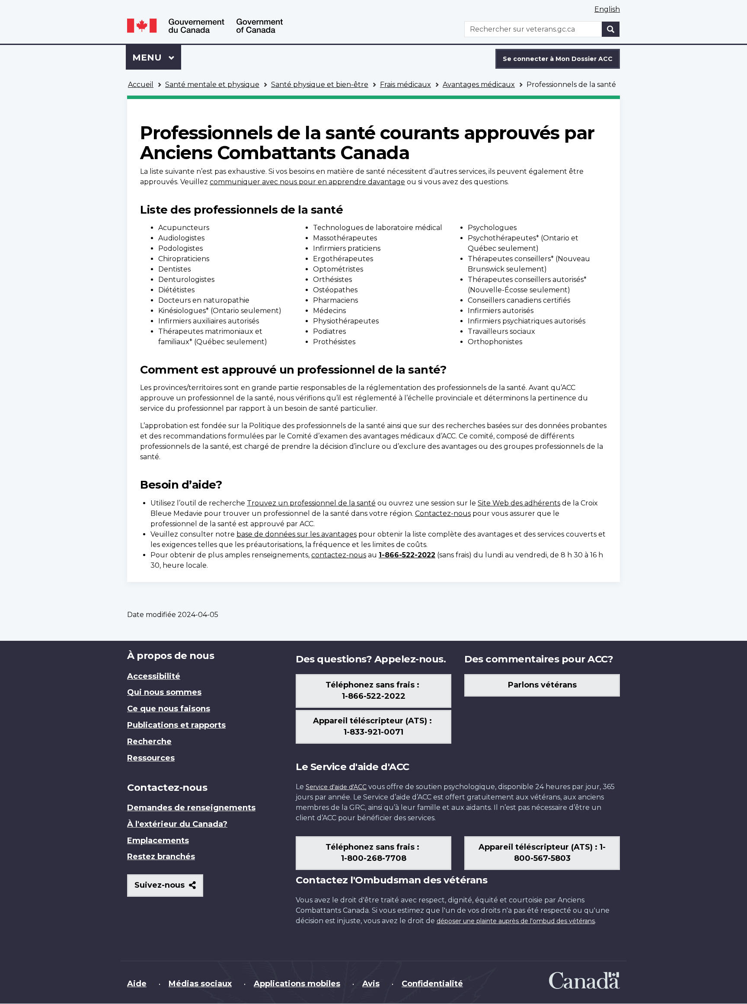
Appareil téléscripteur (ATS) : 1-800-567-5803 (542, 852)
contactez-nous (338, 555)
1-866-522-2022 (407, 555)
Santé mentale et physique (212, 84)
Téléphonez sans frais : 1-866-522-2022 (373, 690)
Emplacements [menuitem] (158, 840)
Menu (156, 57)
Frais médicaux (405, 84)
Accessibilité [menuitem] (153, 676)
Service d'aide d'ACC (336, 787)
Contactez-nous (443, 513)
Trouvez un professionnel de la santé (311, 503)
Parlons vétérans (542, 685)
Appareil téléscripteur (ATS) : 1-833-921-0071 (373, 726)
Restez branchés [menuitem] (161, 856)
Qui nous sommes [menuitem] (164, 692)
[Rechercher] (611, 29)
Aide (137, 983)
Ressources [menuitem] (151, 758)
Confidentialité (432, 983)
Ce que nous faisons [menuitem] (168, 708)
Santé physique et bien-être (319, 84)
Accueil (140, 84)
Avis (371, 983)
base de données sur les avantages (296, 534)
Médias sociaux (200, 983)
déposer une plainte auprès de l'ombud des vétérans (516, 921)
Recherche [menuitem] (149, 741)
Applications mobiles (297, 983)
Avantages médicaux (479, 84)
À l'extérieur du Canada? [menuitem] (177, 824)
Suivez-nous (168, 888)
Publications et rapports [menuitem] (176, 725)
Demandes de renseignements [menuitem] (191, 807)
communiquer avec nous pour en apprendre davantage (307, 182)
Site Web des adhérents (519, 503)
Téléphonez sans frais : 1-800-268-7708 (373, 852)
